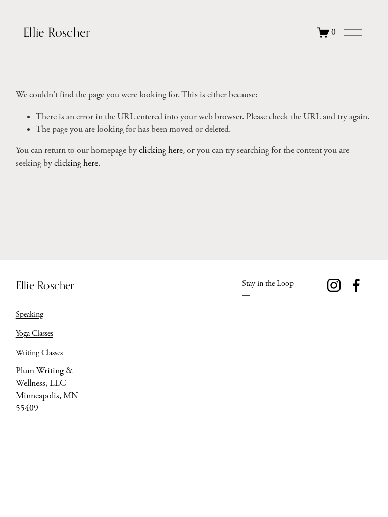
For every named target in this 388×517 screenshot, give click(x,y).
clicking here (161, 150)
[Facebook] (356, 285)
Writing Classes (39, 353)
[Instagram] (334, 285)
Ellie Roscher (56, 32)
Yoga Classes (34, 333)
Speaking (29, 314)
